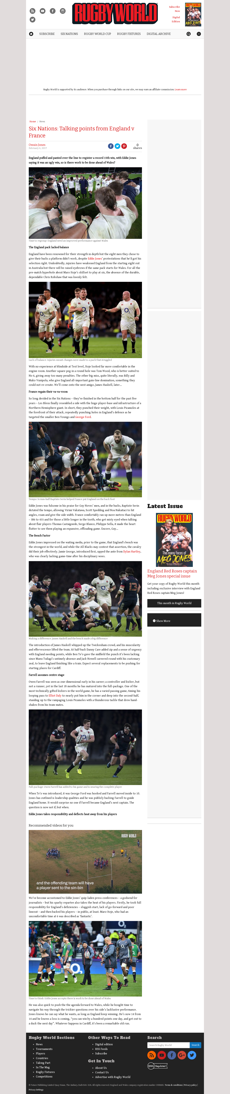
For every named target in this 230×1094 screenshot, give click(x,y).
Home (32, 121)
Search (195, 1045)
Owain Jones (37, 145)
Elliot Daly (55, 695)
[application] (85, 862)
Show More (163, 621)
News (42, 121)
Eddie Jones (95, 258)
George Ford (83, 417)
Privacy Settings (36, 1090)
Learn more (181, 89)
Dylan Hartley (131, 551)
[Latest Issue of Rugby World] (193, 14)
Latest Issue (165, 506)
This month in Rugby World (174, 603)
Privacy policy (190, 1085)
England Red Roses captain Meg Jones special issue (172, 574)
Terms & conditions (173, 1085)
